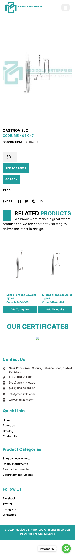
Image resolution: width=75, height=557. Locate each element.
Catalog (8, 431)
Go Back (11, 179)
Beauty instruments (16, 469)
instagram (9, 509)
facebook (9, 498)
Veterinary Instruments (18, 474)
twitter (7, 504)
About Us (9, 425)
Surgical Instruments (16, 458)
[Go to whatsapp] (66, 548)
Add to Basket (15, 168)
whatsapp (9, 514)
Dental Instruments (15, 464)
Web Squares (46, 533)
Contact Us (10, 436)
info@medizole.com (22, 394)
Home (6, 420)
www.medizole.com (21, 399)
